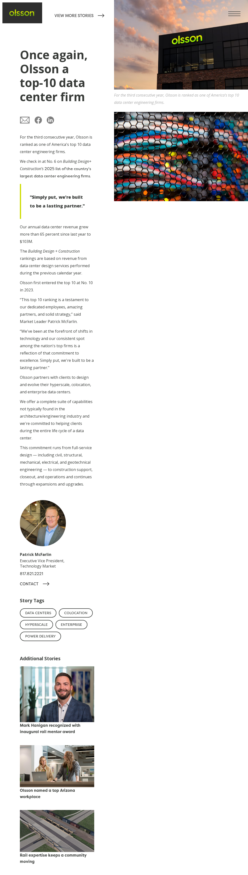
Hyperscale (36, 624)
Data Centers (38, 613)
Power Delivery (40, 636)
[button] (238, 10)
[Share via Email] (25, 120)
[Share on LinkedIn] (50, 120)
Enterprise (71, 624)
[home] (22, 12)
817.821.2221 (31, 573)
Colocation (75, 613)
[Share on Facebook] (38, 120)
